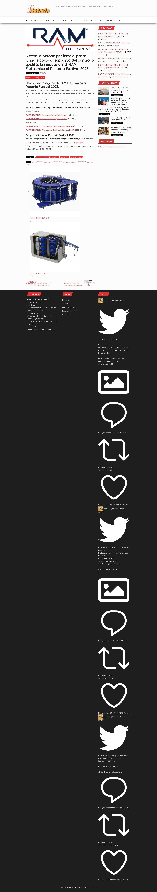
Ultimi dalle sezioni (76, 157)
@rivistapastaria (117, 300)
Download (88, 20)
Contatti (108, 20)
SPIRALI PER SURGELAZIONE (38, 274)
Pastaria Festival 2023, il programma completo (44, 284)
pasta (33, 162)
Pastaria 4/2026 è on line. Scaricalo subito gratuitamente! (119, 90)
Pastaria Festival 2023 (69, 162)
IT (115, 20)
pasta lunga (47, 162)
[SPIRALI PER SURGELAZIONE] (55, 247)
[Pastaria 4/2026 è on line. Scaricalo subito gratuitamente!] (103, 91)
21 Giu (100, 304)
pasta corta (39, 162)
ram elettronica (81, 162)
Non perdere (64, 157)
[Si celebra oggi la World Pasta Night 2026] (103, 120)
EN (120, 20)
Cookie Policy (92, 887)
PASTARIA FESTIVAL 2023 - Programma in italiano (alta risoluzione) (46, 115)
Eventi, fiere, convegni (42, 157)
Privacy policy (83, 887)
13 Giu (100, 513)
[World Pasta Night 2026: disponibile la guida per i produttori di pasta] (103, 130)
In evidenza (54, 157)
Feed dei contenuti (69, 307)
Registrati (98, 20)
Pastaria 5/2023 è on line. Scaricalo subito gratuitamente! (73, 284)
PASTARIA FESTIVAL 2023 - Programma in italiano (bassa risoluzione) (47, 119)
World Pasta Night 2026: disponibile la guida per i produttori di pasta (121, 129)
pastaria (107, 300)
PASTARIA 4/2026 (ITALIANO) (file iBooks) (114, 43)
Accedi (65, 304)
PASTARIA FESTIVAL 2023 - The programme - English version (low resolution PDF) (50, 130)
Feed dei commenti (69, 311)
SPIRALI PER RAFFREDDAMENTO (39, 218)
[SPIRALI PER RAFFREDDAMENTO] (55, 191)
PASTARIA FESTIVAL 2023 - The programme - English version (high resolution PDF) (50, 126)
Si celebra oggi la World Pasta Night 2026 (121, 118)
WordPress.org (68, 315)
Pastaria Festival (57, 162)
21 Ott (100, 721)
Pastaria (43, 73)
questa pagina (78, 142)
